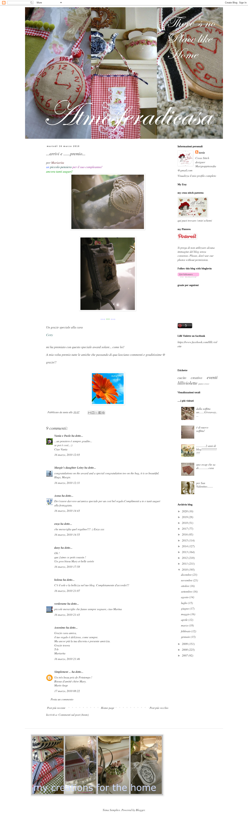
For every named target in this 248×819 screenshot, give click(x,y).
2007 (185, 655)
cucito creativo (190, 377)
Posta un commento (62, 699)
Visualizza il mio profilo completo (197, 176)
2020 (185, 511)
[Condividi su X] (96, 412)
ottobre (185, 586)
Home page (107, 708)
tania (202, 153)
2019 (185, 517)
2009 (185, 644)
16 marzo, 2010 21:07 (67, 591)
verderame (60, 604)
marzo (185, 625)
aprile (184, 620)
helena (58, 580)
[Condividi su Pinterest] (103, 412)
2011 (185, 563)
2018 (185, 523)
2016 (185, 534)
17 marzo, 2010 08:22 (67, 691)
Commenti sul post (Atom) (73, 714)
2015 (185, 540)
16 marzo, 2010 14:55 (67, 534)
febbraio (186, 631)
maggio (185, 614)
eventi (212, 377)
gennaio (186, 637)
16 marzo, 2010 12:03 (67, 455)
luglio (184, 603)
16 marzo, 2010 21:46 (67, 659)
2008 (185, 649)
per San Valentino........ (204, 484)
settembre (187, 591)
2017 (185, 528)
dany (57, 548)
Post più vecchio (159, 708)
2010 (185, 569)
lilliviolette (187, 383)
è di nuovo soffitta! (202, 429)
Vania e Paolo (62, 436)
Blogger (140, 810)
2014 (185, 546)
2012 (185, 558)
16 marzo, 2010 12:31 (67, 483)
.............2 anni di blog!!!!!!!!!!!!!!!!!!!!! (206, 449)
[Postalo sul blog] (93, 412)
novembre (187, 580)
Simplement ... (62, 672)
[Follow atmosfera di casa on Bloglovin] (188, 276)
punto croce (203, 383)
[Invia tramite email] (89, 412)
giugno (185, 608)
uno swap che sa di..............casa (205, 466)
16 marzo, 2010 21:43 (67, 614)
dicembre (186, 574)
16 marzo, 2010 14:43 (67, 510)
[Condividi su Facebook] (100, 412)
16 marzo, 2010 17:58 (67, 566)
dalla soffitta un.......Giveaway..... (206, 412)
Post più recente (56, 708)
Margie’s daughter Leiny (69, 468)
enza (57, 524)
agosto (185, 597)
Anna (57, 496)
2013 (185, 552)
